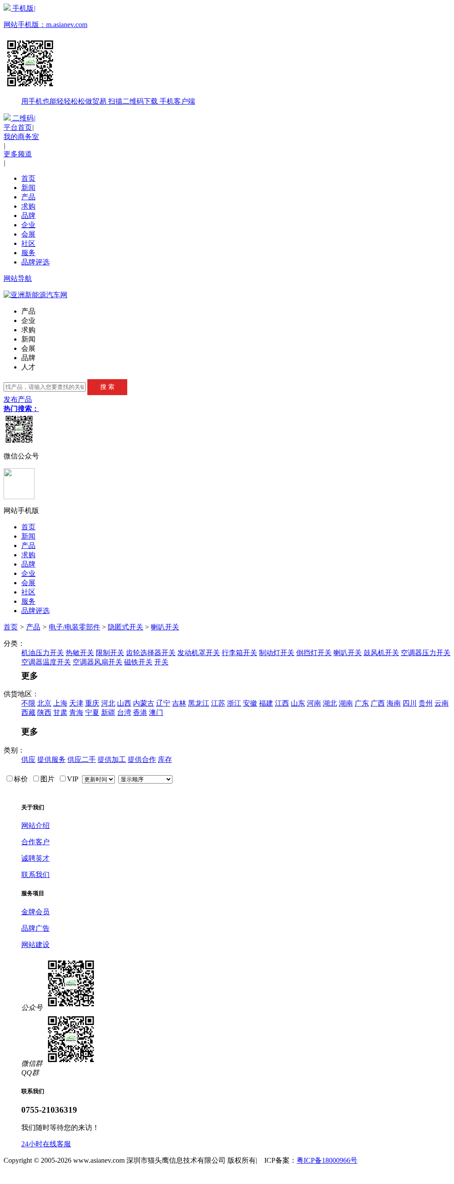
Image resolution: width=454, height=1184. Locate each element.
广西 (378, 703)
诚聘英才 (35, 858)
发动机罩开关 (198, 652)
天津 (76, 703)
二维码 (23, 118)
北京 (44, 703)
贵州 (426, 703)
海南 (394, 703)
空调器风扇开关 (97, 662)
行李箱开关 (239, 652)
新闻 (28, 187)
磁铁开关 (138, 662)
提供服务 (51, 759)
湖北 (330, 703)
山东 (298, 703)
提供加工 (112, 759)
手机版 (99, 54)
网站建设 (35, 944)
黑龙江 (198, 703)
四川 (410, 703)
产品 (28, 197)
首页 (28, 178)
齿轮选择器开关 (151, 652)
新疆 (108, 712)
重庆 (92, 703)
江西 (282, 703)
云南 (441, 703)
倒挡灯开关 (314, 652)
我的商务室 (21, 136)
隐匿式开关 (125, 627)
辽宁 (163, 703)
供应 (28, 759)
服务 (28, 252)
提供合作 (142, 759)
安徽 (250, 703)
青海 (76, 712)
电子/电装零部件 (74, 627)
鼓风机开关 (381, 652)
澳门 (156, 712)
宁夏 (92, 712)
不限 (28, 703)
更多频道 (18, 154)
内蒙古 (143, 703)
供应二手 (81, 759)
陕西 (44, 712)
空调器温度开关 (46, 662)
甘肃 (60, 712)
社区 (28, 243)
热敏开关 (80, 652)
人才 (28, 367)
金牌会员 (35, 912)
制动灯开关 (276, 652)
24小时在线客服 (46, 1144)
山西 (124, 703)
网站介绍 (35, 825)
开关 (161, 662)
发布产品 (18, 399)
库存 (165, 759)
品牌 (28, 215)
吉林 (179, 703)
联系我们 (35, 874)
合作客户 (35, 842)
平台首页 (18, 127)
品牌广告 (35, 928)
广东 (362, 703)
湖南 (346, 703)
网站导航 (18, 278)
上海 (60, 703)
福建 (266, 703)
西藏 (28, 712)
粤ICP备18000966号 (327, 1160)
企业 (28, 225)
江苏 (218, 703)
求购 (28, 206)
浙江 (234, 703)
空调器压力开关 (425, 652)
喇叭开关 (165, 627)
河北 (108, 703)
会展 (28, 234)
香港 (140, 712)
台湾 (124, 712)
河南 (314, 703)
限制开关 (110, 652)
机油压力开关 (42, 652)
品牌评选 (35, 262)
